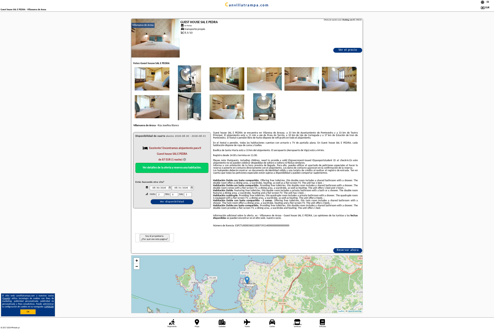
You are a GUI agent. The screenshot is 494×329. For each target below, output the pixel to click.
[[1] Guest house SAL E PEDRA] (155, 38)
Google (6, 298)
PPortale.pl (15, 328)
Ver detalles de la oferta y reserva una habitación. (172, 167)
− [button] (136, 266)
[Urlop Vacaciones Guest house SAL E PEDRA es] (152, 78)
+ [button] (136, 260)
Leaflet (341, 311)
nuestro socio (273, 218)
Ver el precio (347, 50)
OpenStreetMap (355, 311)
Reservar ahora (348, 250)
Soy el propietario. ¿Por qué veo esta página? (154, 237)
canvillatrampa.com (247, 5)
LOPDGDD (49, 307)
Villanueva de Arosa (143, 25)
